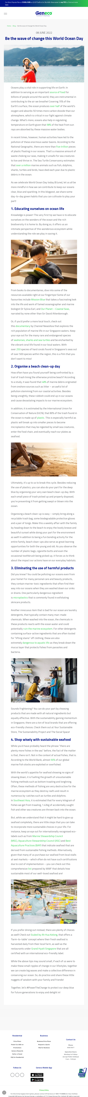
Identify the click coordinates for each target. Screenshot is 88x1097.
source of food (57, 92)
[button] (4, 13)
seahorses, (20, 340)
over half (55, 106)
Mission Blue (38, 299)
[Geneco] (44, 13)
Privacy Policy (44, 1090)
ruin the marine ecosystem (37, 629)
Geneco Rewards (17, 1051)
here (6, 4)
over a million (23, 165)
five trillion (62, 146)
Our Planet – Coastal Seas (55, 309)
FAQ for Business (44, 1047)
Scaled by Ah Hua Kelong (44, 935)
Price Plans (17, 1041)
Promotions (17, 1047)
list (30, 869)
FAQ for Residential (17, 1057)
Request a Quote (44, 1044)
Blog (14, 26)
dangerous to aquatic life (36, 643)
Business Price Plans (44, 1041)
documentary (23, 326)
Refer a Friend (17, 1054)
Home (9, 26)
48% (44, 382)
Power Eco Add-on (17, 1044)
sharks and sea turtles (38, 340)
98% (49, 125)
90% (53, 760)
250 (18, 349)
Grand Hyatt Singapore (44, 948)
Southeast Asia (22, 800)
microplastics (20, 597)
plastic (40, 418)
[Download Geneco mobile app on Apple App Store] (37, 1075)
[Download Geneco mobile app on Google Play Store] (37, 1080)
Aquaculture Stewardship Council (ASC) (39, 841)
